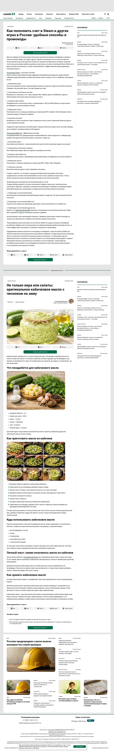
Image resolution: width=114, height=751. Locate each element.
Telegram (64, 47)
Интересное (11, 26)
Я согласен (79, 746)
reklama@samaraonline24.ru (30, 723)
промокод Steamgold (22, 210)
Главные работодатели (40, 52)
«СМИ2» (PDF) (103, 743)
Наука (60, 638)
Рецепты (10, 302)
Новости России (81, 69)
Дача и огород (20, 302)
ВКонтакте (55, 254)
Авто (78, 32)
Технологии (62, 658)
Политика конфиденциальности (100, 748)
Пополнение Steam (13, 73)
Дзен (41, 47)
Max (19, 47)
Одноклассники (68, 254)
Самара (79, 42)
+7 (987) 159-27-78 (29, 720)
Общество (79, 99)
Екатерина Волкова (61, 301)
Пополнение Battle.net (14, 133)
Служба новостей (67, 43)
